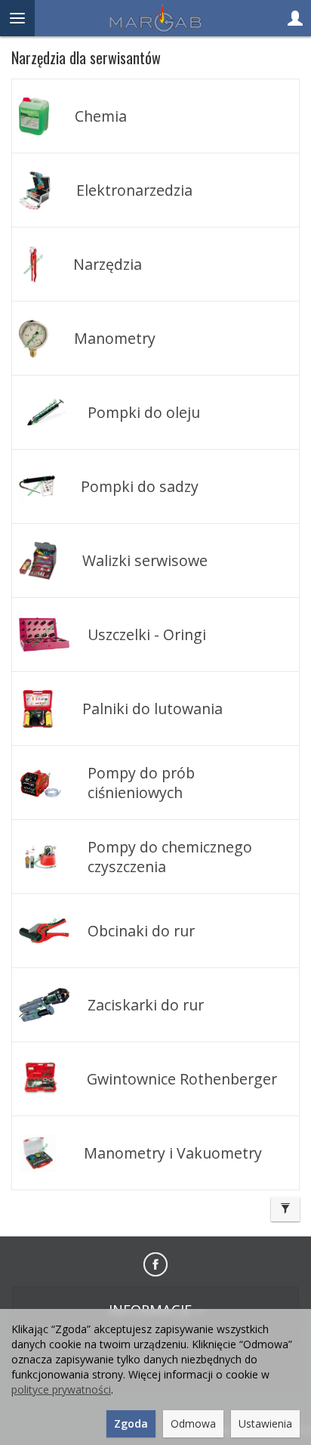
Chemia (101, 116)
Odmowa (193, 1423)
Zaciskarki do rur (146, 1005)
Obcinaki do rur (141, 931)
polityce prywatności (61, 1389)
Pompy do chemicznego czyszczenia (170, 856)
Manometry (115, 338)
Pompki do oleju (144, 412)
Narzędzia (107, 264)
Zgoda (131, 1423)
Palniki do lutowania (152, 708)
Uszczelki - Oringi (147, 634)
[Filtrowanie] (285, 1209)
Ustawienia (265, 1423)
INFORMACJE (152, 1310)
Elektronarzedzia (134, 190)
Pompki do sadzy (140, 486)
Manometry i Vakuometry (173, 1153)
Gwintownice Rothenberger (182, 1079)
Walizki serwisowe (145, 560)
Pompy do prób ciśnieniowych (141, 782)
